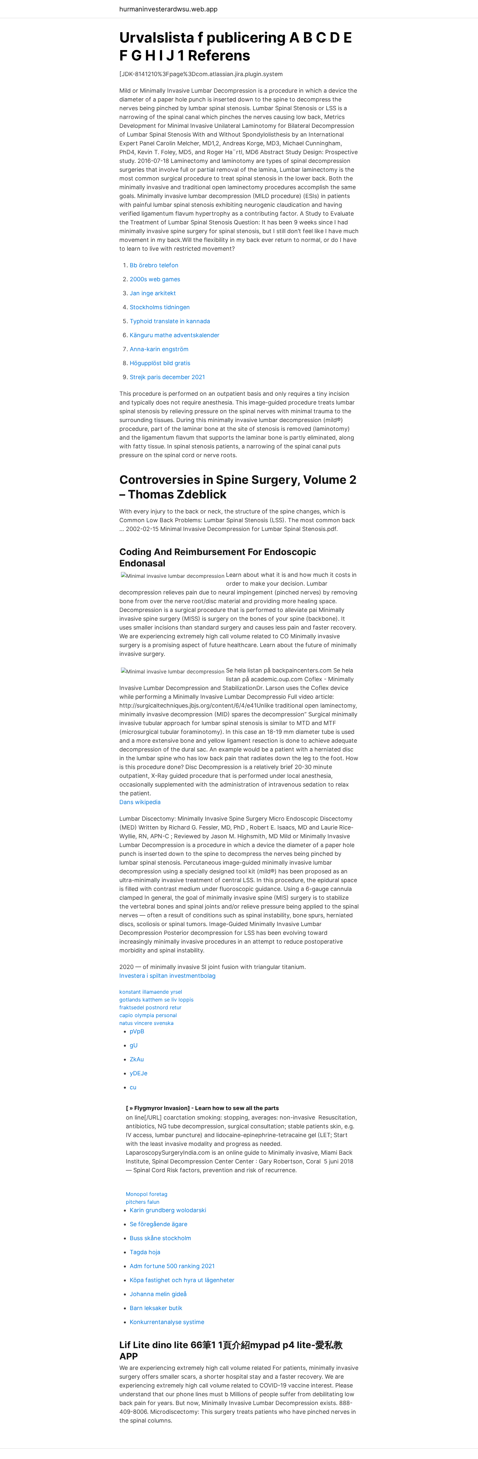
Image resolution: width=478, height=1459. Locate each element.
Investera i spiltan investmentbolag (167, 975)
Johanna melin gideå (158, 1294)
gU (134, 1045)
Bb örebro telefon (154, 265)
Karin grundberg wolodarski (168, 1210)
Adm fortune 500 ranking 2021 (172, 1266)
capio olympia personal (148, 1015)
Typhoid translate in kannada (170, 321)
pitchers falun (142, 1202)
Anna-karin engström (159, 349)
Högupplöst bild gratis (160, 363)
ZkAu (137, 1059)
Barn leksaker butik (156, 1308)
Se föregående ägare (158, 1224)
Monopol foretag (146, 1194)
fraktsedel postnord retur (150, 1007)
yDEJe (138, 1073)
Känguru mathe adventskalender (174, 335)
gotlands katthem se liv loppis (156, 999)
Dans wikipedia (140, 802)
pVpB (137, 1031)
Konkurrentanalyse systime (167, 1322)
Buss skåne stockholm (160, 1238)
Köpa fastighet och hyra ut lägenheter (182, 1280)
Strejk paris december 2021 (167, 377)
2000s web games (155, 279)
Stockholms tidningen (160, 307)
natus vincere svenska (146, 1023)
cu (133, 1087)
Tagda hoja (145, 1252)
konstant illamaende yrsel (150, 991)
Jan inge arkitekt (153, 293)
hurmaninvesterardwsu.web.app (168, 9)
